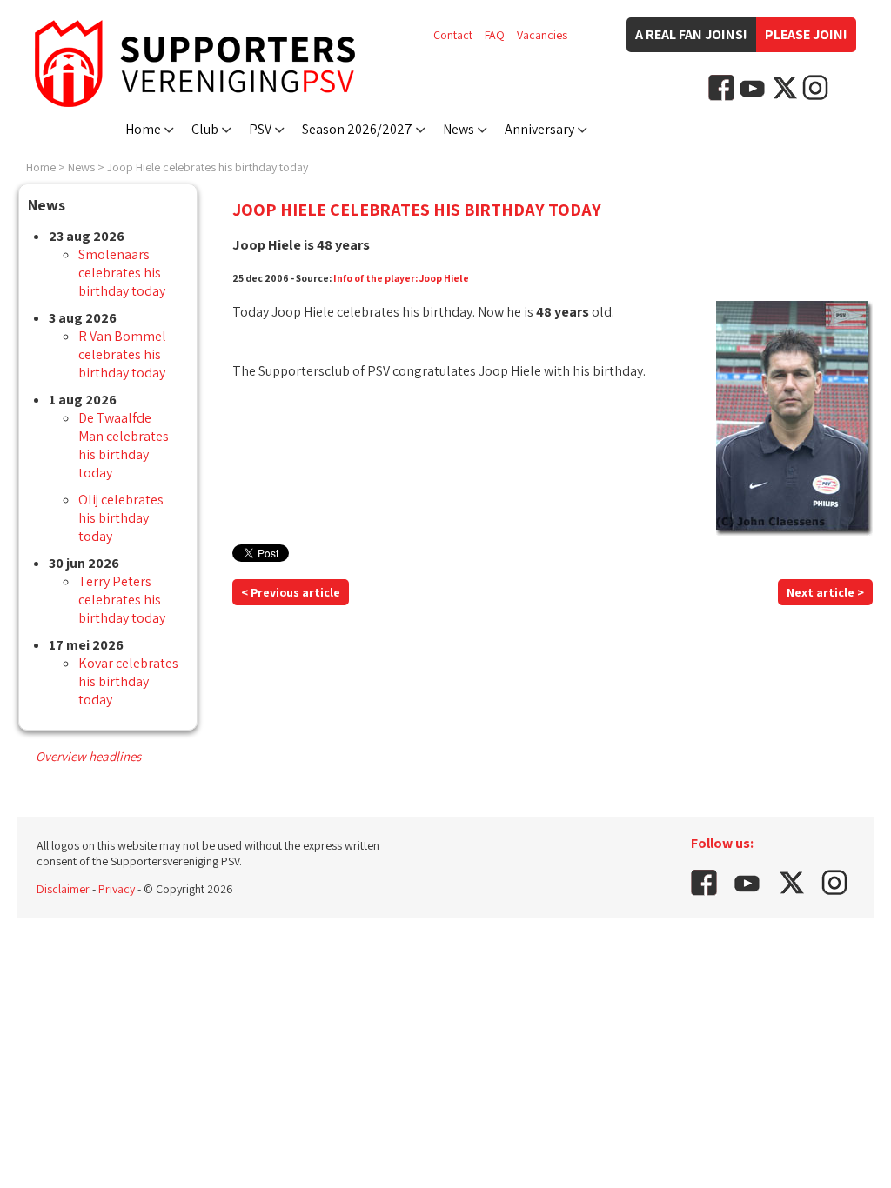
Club (204, 129)
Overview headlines (88, 756)
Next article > (825, 592)
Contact (452, 35)
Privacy (116, 889)
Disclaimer (63, 889)
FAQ (495, 35)
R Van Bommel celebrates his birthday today (122, 354)
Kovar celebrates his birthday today (128, 681)
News (458, 129)
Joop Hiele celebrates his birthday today (207, 167)
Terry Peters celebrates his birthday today (121, 599)
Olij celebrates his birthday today (121, 518)
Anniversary (539, 129)
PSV (260, 129)
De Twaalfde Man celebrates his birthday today (123, 445)
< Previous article (290, 592)
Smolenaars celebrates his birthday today (121, 272)
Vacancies (542, 35)
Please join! (806, 34)
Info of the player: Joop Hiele (401, 277)
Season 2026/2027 (357, 129)
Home (143, 129)
